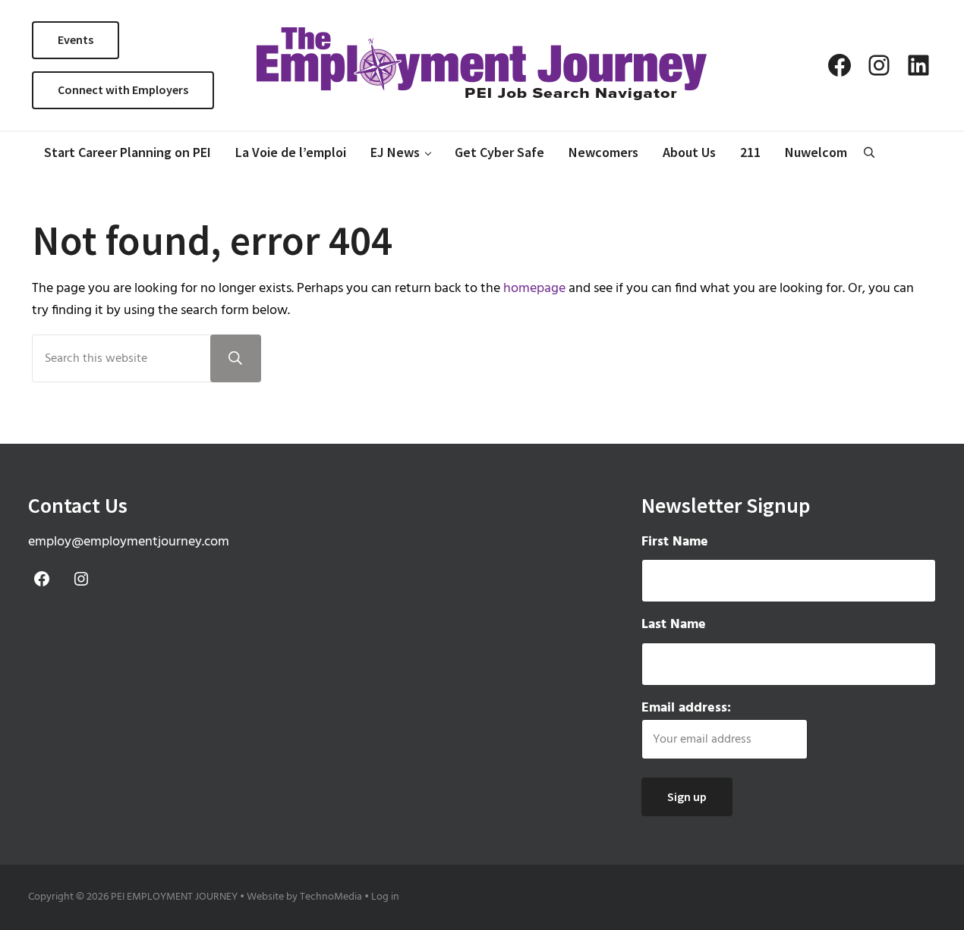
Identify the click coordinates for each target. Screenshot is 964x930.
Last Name (673, 625)
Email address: (686, 708)
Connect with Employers (123, 89)
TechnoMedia (331, 897)
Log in (385, 897)
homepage (534, 289)
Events (75, 39)
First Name (674, 542)
